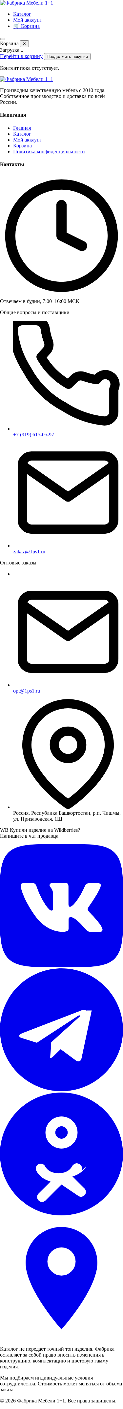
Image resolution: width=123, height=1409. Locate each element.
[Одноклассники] (61, 1213)
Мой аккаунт (27, 20)
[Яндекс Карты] (61, 1338)
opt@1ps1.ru (26, 691)
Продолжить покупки (67, 56)
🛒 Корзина (26, 26)
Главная (22, 128)
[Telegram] (61, 1089)
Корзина (22, 145)
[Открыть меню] (2, 39)
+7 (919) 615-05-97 (33, 434)
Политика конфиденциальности (49, 151)
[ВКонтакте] (61, 965)
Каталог (22, 14)
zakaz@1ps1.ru (29, 551)
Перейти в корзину (21, 56)
